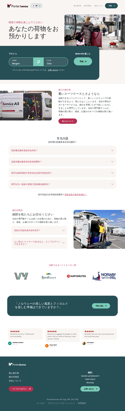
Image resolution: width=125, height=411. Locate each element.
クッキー (41, 403)
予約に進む (100, 306)
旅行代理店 (87, 6)
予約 (82, 61)
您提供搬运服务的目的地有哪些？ (26, 161)
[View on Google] (9, 343)
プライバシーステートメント (61, 403)
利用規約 (82, 403)
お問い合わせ (53, 70)
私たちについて (67, 121)
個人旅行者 (77, 6)
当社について (98, 6)
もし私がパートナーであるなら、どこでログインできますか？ (37, 242)
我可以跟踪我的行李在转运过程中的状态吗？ (31, 173)
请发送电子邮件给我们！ (76, 194)
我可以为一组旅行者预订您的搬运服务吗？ (30, 184)
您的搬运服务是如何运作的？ (24, 150)
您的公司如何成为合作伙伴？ (27, 230)
